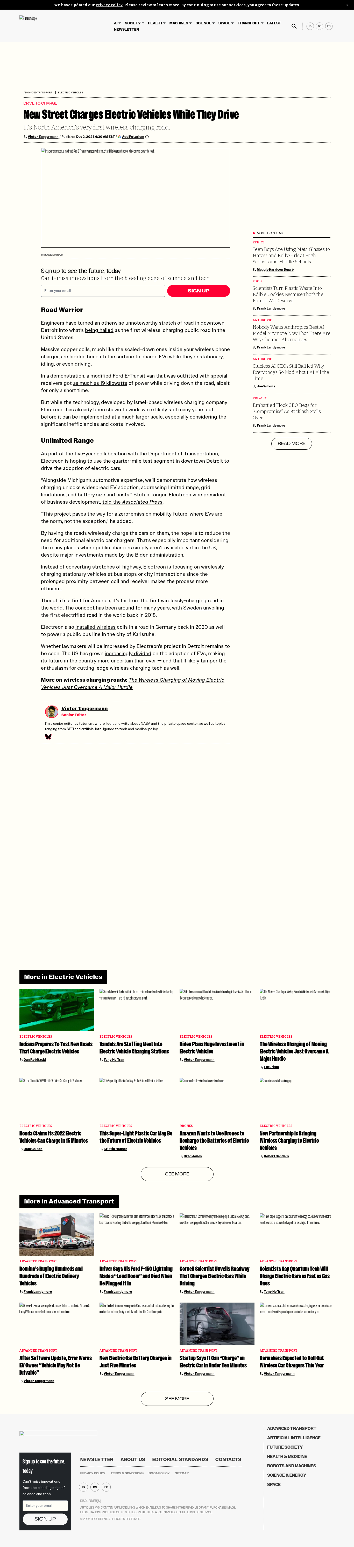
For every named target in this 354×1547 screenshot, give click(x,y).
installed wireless (95, 627)
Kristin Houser (115, 1149)
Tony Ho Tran (114, 1060)
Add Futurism (133, 136)
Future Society (285, 1447)
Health (155, 23)
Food (257, 281)
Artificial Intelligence (294, 1437)
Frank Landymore (271, 308)
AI (115, 23)
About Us (133, 1459)
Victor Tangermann (43, 137)
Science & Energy (286, 1475)
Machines (178, 23)
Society (133, 23)
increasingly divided (128, 653)
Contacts (228, 1459)
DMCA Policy (159, 1473)
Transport (249, 23)
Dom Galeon (33, 1149)
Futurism (271, 1067)
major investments (81, 555)
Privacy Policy (109, 5)
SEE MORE (177, 1174)
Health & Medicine (287, 1456)
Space (224, 23)
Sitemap (182, 1473)
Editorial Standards (180, 1459)
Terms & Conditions (127, 1473)
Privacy (260, 398)
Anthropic (262, 320)
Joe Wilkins (266, 386)
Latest (274, 23)
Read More (292, 443)
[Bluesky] (48, 737)
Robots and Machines (291, 1465)
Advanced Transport (38, 92)
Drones (186, 1126)
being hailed (99, 330)
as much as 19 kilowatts (100, 383)
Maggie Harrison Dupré (275, 270)
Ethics (259, 242)
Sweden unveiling (203, 608)
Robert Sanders (276, 1156)
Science (203, 23)
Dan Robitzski (35, 1060)
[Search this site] (294, 26)
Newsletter (126, 29)
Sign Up (198, 291)
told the (132, 502)
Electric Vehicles (70, 92)
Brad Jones (193, 1156)
